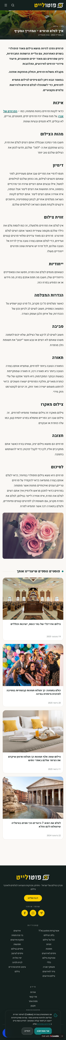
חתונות (49, 949)
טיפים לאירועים (49, 953)
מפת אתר (33, 1001)
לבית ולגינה (17, 962)
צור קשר (33, 996)
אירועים (17, 930)
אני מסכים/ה (43, 1031)
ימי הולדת (17, 958)
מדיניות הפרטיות (43, 1024)
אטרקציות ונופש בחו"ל (49, 930)
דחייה (27, 1031)
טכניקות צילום (48, 958)
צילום (55, 26)
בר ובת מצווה (17, 935)
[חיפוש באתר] (13, 5)
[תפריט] (6, 5)
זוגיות (48, 944)
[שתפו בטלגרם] (41, 913)
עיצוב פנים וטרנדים (17, 967)
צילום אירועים (49, 976)
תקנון (33, 1005)
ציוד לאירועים (49, 971)
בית (62, 26)
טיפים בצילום (17, 949)
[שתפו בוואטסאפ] (33, 913)
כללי (49, 962)
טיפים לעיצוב (17, 953)
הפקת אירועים (17, 939)
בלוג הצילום (49, 935)
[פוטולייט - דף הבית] (49, 5)
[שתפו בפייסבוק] (24, 913)
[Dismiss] (62, 1036)
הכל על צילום (49, 939)
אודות (33, 992)
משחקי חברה (49, 967)
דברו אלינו (33, 898)
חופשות (17, 944)
